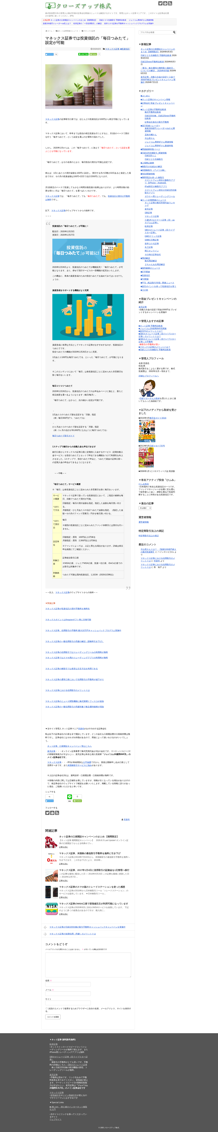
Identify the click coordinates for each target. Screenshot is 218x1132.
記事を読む (63, 847)
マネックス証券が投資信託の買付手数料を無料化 (67, 609)
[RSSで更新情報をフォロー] (170, 3)
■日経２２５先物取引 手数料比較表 (155, 350)
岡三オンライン (152, 251)
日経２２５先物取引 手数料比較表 (156, 55)
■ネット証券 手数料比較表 (151, 326)
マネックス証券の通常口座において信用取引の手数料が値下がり (74, 679)
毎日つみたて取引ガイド (63, 436)
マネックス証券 (112, 49)
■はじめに (145, 96)
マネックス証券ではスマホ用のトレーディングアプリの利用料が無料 (76, 658)
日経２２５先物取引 (154, 159)
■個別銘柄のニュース (150, 268)
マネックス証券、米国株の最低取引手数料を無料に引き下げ (89, 853)
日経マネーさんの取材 (150, 398)
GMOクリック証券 (153, 236)
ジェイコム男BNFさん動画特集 (159, 146)
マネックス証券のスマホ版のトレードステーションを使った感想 (92, 887)
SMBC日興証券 (152, 240)
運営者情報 (144, 522)
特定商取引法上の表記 (149, 536)
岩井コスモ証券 (152, 243)
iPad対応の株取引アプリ (156, 186)
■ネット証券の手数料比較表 (153, 109)
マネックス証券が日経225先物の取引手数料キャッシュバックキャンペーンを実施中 (87, 927)
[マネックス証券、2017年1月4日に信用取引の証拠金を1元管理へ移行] (51, 875)
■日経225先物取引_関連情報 (154, 153)
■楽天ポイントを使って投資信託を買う (158, 286)
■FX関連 (145, 279)
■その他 (144, 290)
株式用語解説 (151, 261)
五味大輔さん (151, 135)
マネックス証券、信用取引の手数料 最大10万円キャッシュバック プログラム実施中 (83, 630)
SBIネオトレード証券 (77, 1065)
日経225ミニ (150, 156)
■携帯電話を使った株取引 (152, 177)
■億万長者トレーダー (150, 126)
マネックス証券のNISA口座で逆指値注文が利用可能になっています (93, 903)
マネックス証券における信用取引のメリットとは (67, 690)
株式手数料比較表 (153, 112)
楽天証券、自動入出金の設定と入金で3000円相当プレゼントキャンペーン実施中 (158, 79)
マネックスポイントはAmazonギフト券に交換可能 (68, 620)
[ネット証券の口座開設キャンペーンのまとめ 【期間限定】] (51, 841)
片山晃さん (150, 138)
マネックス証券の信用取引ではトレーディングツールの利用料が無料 (76, 652)
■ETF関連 (145, 272)
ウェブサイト (56, 1119)
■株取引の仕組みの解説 (151, 166)
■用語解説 (145, 258)
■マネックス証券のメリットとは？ (154, 347)
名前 (48, 981)
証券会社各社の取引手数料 (157, 122)
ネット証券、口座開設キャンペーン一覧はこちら (69, 746)
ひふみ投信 (144, 484)
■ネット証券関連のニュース (153, 200)
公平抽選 (87, 762)
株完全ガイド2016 (158, 418)
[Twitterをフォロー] (160, 3)
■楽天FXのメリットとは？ (151, 331)
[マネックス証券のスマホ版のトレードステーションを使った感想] (51, 892)
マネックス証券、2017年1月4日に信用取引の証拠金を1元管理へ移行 (94, 870)
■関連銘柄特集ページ (150, 149)
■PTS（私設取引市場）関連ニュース (157, 283)
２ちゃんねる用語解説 (155, 264)
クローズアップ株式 (111, 1128)
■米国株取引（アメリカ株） (153, 170)
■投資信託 (125, 49)
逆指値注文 (56, 1095)
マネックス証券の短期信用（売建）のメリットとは (72, 934)
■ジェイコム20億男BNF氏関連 (153, 328)
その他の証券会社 (153, 254)
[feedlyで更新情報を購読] (165, 3)
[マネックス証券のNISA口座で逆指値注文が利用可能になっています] (51, 908)
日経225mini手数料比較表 (152, 62)
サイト (48, 999)
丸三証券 (149, 247)
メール (49, 990)
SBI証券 (148, 213)
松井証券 (149, 226)
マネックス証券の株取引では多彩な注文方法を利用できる (71, 669)
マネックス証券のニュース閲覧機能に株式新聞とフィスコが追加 (74, 701)
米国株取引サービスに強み (79, 765)
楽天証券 (51, 751)
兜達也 (81, 729)
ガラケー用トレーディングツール (160, 196)
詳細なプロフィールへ (149, 376)
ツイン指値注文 (70, 1095)
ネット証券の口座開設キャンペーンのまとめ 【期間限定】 (89, 836)
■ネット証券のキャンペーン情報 (155, 99)
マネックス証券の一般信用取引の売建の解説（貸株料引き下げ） (74, 641)
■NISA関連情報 (148, 174)
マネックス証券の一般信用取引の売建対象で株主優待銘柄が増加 (74, 707)
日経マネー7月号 (157, 446)
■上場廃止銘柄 (147, 163)
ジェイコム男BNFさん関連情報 (159, 142)
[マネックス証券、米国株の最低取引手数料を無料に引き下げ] (51, 858)
